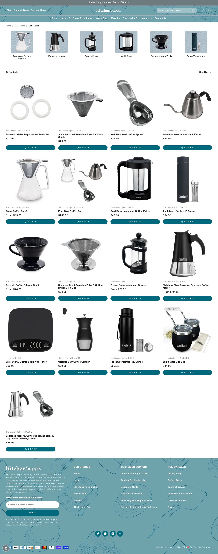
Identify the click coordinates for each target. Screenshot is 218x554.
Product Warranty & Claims (134, 474)
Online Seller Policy (177, 501)
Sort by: (203, 72)
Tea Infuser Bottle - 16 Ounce (179, 211)
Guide (171, 507)
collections (20, 26)
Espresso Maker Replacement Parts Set (28, 135)
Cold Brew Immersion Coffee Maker (130, 211)
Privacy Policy (174, 474)
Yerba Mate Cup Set (174, 362)
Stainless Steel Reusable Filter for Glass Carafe (80, 136)
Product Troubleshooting (133, 481)
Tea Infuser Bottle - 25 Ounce (126, 362)
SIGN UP (32, 513)
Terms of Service (176, 487)
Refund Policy (175, 481)
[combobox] (173, 10)
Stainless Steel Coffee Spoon (126, 135)
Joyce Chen (80, 494)
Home (8, 26)
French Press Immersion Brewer (128, 285)
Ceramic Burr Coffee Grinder (74, 362)
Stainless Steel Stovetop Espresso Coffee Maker (186, 286)
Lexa (76, 481)
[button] (55, 18)
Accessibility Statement (180, 494)
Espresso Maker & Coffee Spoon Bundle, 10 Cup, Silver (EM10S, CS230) (30, 437)
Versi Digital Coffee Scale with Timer (26, 362)
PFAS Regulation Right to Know (136, 501)
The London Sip (82, 507)
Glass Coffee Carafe (17, 211)
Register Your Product (132, 494)
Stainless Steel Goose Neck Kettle (182, 135)
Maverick (78, 501)
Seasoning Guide (129, 487)
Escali (76, 474)
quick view (31, 148)
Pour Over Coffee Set (70, 211)
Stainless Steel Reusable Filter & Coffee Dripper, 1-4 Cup (80, 286)
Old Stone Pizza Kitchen (86, 487)
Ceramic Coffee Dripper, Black (22, 285)
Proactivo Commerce (202, 547)
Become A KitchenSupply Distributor (139, 507)
